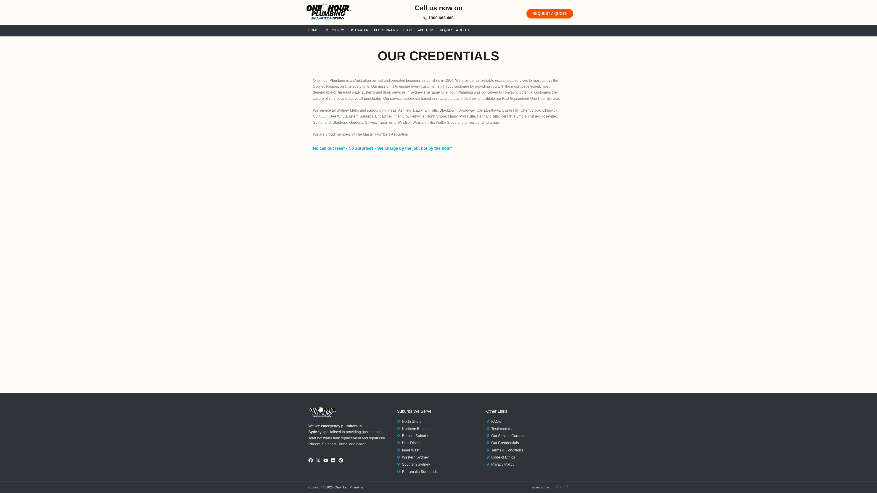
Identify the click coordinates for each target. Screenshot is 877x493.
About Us (426, 30)
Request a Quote (455, 30)
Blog (407, 30)
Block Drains (386, 30)
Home (313, 30)
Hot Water (359, 30)
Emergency (334, 30)
